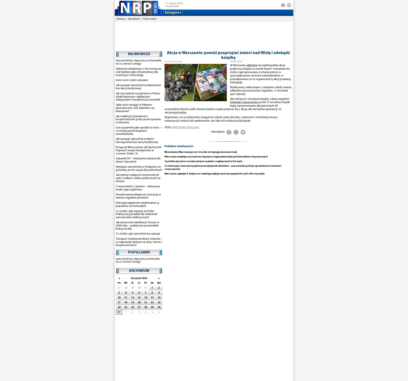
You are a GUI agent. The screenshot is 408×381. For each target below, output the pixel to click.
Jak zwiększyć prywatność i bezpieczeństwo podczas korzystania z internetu (138, 119)
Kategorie (172, 13)
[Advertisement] (204, 35)
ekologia (193, 127)
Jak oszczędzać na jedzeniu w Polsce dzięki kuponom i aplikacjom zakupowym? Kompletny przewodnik (138, 97)
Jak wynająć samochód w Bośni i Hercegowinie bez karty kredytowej (137, 141)
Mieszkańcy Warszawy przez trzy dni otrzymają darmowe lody (200, 152)
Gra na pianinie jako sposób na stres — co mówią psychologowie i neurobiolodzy (139, 131)
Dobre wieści (150, 19)
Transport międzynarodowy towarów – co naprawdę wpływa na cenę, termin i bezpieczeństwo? (139, 242)
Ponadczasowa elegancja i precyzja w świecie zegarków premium (138, 196)
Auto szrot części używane (132, 80)
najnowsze (139, 54)
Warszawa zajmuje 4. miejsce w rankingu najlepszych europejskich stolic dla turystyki (214, 174)
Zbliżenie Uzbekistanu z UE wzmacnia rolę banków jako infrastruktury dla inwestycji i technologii (138, 72)
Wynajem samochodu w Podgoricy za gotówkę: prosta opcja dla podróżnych (139, 169)
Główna (120, 19)
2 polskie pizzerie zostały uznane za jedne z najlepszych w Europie (203, 161)
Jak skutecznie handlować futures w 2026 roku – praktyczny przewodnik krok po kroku (137, 225)
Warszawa (178, 127)
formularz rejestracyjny (244, 102)
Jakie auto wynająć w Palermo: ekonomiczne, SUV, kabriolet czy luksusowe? (135, 108)
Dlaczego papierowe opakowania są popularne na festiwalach (137, 205)
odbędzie (252, 65)
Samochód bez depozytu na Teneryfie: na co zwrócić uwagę (138, 62)
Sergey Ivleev (236, 61)
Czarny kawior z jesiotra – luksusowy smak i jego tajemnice (138, 188)
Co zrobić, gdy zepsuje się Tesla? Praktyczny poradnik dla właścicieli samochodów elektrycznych (136, 214)
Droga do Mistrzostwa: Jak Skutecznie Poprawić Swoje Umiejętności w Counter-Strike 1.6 (138, 150)
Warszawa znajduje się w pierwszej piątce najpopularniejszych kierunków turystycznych (216, 157)
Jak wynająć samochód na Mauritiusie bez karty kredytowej (138, 87)
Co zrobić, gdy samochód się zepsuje (138, 233)
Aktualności (134, 19)
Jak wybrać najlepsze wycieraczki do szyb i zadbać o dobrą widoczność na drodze (138, 178)
